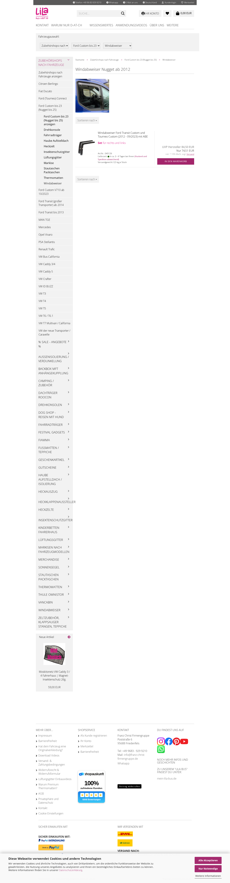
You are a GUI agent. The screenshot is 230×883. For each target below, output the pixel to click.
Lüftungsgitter (53, 157)
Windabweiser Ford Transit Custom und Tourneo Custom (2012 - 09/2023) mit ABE (123, 135)
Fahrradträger (53, 135)
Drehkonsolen (50, 405)
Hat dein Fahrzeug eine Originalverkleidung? (52, 748)
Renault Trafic (47, 249)
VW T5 (42, 308)
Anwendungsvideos (131, 25)
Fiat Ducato (45, 91)
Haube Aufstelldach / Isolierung (50, 479)
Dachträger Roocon (47, 395)
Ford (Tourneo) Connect (53, 98)
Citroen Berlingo (48, 84)
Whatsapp (113, 2)
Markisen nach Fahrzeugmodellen (53, 549)
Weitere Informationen (208, 875)
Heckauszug (48, 492)
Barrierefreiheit (47, 741)
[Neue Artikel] (69, 637)
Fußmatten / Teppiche (48, 450)
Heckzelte (46, 510)
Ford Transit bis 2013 (51, 212)
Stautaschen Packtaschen (52, 170)
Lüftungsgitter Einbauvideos (54, 779)
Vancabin (45, 602)
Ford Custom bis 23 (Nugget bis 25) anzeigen (56, 120)
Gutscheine (47, 467)
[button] (149, 2)
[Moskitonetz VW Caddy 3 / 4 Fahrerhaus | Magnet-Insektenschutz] (54, 654)
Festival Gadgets (51, 432)
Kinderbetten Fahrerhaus (48, 530)
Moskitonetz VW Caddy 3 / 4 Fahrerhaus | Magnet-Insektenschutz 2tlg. (54, 675)
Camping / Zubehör (46, 383)
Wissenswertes (101, 25)
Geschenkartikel (51, 460)
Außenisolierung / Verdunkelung (53, 359)
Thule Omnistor (51, 594)
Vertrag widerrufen (129, 786)
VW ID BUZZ (46, 286)
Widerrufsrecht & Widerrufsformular (49, 771)
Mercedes (45, 227)
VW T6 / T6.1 (46, 316)
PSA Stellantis (47, 242)
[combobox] (87, 120)
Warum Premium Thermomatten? (48, 786)
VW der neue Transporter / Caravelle (54, 332)
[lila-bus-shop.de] (54, 13)
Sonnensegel (48, 567)
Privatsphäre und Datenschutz (48, 800)
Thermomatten (53, 178)
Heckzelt (49, 146)
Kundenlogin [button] (170, 2)
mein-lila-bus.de (166, 778)
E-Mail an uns (131, 2)
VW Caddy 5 (46, 271)
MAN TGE (44, 220)
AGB (41, 793)
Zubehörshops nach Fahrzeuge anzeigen (50, 74)
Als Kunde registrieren (93, 735)
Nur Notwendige (208, 868)
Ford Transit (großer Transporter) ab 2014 (51, 203)
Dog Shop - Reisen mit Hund (51, 414)
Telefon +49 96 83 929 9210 (88, 2)
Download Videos (48, 755)
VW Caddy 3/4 (47, 264)
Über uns (157, 25)
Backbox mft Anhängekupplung (53, 371)
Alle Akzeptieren (208, 860)
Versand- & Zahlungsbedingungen (51, 762)
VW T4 (42, 301)
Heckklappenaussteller (55, 502)
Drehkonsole (52, 130)
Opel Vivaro (45, 234)
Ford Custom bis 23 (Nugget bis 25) (50, 108)
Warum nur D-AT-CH (66, 25)
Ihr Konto (85, 741)
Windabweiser (53, 183)
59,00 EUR (54, 687)
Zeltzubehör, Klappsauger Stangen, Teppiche (52, 622)
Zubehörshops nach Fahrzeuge (51, 62)
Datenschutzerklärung (70, 870)
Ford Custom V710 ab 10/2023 (51, 192)
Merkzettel (188, 2)
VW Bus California (49, 256)
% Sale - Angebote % (52, 344)
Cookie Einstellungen (50, 813)
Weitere (173, 25)
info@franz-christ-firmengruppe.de (131, 756)
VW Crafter (45, 279)
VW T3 (42, 293)
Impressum (45, 735)
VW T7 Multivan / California (54, 323)
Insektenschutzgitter (57, 152)
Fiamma (44, 440)
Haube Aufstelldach (56, 141)
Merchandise (48, 559)
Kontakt (42, 25)
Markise (49, 163)
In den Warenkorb (176, 161)
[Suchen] (123, 13)
